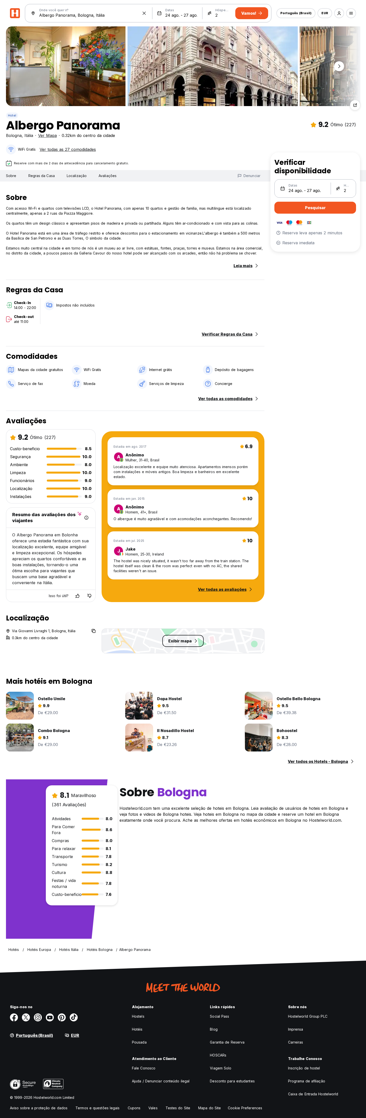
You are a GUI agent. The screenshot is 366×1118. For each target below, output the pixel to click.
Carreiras (295, 1042)
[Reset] (144, 13)
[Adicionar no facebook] (14, 1017)
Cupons (134, 1108)
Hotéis (137, 1029)
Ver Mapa (47, 135)
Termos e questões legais (97, 1108)
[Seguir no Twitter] (26, 1017)
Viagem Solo (220, 1068)
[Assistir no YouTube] (50, 1017)
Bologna (14, 135)
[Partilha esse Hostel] (355, 105)
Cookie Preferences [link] (245, 1108)
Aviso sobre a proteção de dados (38, 1108)
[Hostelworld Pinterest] (62, 1017)
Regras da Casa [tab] (41, 176)
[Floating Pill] (339, 66)
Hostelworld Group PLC (307, 1016)
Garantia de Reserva (227, 1042)
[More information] (86, 518)
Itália (28, 135)
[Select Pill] (339, 13)
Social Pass (219, 1016)
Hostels (138, 1016)
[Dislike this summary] (89, 596)
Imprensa (295, 1029)
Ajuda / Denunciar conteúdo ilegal (160, 1081)
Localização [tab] (77, 176)
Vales (153, 1108)
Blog (213, 1029)
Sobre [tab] (11, 176)
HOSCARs (218, 1055)
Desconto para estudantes (232, 1081)
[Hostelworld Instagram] (38, 1017)
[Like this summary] (77, 596)
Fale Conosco (143, 1068)
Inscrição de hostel (304, 1068)
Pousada (139, 1042)
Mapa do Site (209, 1108)
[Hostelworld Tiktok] (74, 1017)
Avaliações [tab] (108, 176)
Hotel (12, 115)
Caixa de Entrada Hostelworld (313, 1094)
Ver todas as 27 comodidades (68, 149)
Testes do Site (178, 1108)
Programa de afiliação (306, 1081)
